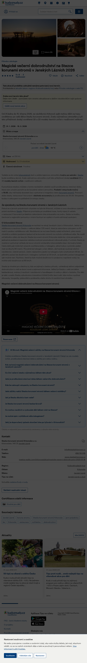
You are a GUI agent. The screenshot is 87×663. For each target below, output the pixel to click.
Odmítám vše (25, 655)
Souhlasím (10, 655)
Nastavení (40, 655)
